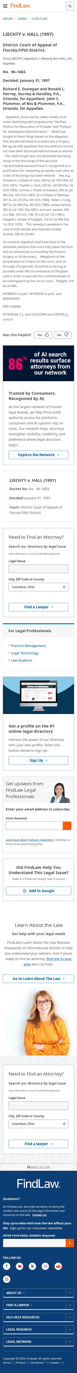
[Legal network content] (70, 1342)
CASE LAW (8, 18)
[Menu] (5, 6)
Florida (22, 18)
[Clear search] (64, 587)
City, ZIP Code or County (26, 579)
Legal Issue (17, 561)
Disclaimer (37, 1362)
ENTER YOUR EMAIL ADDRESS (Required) (29, 1235)
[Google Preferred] (6, 1279)
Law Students (21, 660)
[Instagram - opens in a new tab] (45, 1266)
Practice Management (28, 645)
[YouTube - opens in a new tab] (19, 1266)
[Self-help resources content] (70, 1317)
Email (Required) (16, 818)
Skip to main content (38, 4)
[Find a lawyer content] (70, 1305)
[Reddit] (58, 1266)
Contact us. (39, 1215)
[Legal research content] (70, 1329)
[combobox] (38, 569)
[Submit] (67, 826)
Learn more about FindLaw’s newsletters (29, 840)
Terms (7, 1362)
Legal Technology (24, 653)
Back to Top (40, 1167)
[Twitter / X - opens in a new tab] (32, 1266)
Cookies (54, 1362)
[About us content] (70, 1293)
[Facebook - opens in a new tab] (6, 1266)
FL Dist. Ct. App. (40, 18)
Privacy (20, 1362)
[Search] (70, 6)
